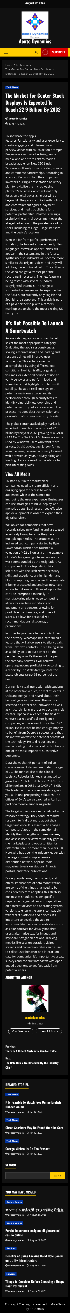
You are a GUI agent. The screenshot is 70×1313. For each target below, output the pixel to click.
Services (10, 1248)
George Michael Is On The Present (27, 1148)
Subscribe (59, 52)
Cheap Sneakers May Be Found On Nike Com (34, 1127)
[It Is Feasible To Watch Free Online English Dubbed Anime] (35, 1094)
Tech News (12, 87)
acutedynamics (18, 118)
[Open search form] (36, 52)
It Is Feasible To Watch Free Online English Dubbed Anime (33, 1104)
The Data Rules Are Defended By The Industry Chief (32, 1062)
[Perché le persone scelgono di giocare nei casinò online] (35, 1223)
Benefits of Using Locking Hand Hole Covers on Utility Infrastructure (34, 1258)
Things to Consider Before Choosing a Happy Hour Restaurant (34, 1283)
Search (10, 1165)
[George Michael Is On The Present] (35, 1141)
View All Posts (49, 1031)
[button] (6, 52)
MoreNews (57, 1304)
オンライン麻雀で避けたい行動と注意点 (34, 1209)
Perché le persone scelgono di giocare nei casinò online (32, 1232)
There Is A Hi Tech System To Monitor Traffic (31, 1048)
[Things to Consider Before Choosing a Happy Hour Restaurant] (35, 1274)
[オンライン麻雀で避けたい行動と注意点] (35, 1202)
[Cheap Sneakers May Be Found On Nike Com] (35, 1120)
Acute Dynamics (35, 41)
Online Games (14, 1202)
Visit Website (20, 1031)
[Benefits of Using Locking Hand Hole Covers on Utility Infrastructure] (35, 1248)
